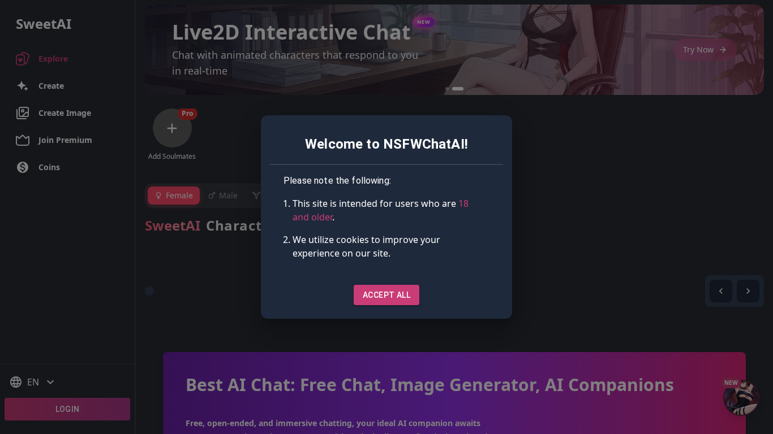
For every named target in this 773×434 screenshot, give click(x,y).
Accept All (386, 295)
